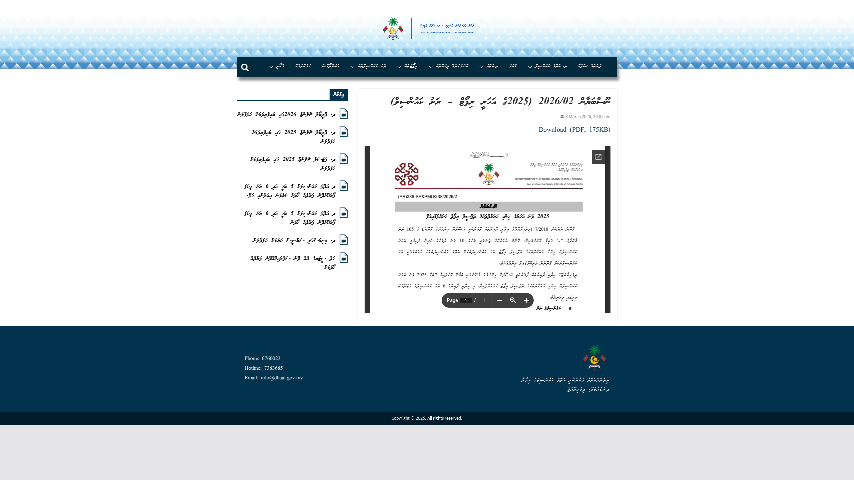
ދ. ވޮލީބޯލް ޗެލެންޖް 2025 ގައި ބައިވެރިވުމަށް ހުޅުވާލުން (293, 137)
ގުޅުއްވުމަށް (303, 66)
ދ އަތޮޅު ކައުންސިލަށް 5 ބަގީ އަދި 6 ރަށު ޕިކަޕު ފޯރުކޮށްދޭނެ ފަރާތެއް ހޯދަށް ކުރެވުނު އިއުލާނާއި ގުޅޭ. (289, 191)
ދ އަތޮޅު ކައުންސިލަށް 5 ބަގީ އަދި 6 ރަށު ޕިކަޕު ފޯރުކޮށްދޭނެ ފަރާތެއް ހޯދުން (289, 218)
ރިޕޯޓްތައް (411, 66)
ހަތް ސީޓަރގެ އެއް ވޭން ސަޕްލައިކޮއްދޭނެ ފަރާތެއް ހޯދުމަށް (293, 263)
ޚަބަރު (513, 66)
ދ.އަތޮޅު (492, 66)
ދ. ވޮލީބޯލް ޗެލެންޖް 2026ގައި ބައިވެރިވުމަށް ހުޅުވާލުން (286, 114)
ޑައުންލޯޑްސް (331, 66)
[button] (531, 67)
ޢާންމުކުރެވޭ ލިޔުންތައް (452, 66)
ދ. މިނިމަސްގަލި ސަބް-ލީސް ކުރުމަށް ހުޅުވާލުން (294, 240)
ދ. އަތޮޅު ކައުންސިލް (551, 66)
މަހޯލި (280, 66)
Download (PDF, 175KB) (574, 130)
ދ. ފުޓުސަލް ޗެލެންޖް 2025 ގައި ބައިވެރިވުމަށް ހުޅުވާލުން (292, 164)
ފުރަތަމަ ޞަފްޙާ (589, 66)
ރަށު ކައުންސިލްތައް (372, 66)
